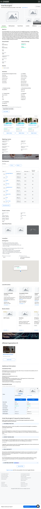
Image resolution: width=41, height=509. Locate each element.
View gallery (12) (37, 22)
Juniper (7, 190)
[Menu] (1, 1)
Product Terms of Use (24, 483)
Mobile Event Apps (23, 476)
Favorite (38, 6)
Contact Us (3, 483)
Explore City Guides (4, 477)
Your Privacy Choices (4, 486)
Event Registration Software (25, 475)
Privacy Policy (23, 482)
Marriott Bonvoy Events (8, 354)
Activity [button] (20, 325)
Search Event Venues (4, 475)
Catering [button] (35, 325)
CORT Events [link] (6, 318)
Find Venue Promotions (4, 476)
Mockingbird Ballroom (9, 173)
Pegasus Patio (8, 194)
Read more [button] (5, 300)
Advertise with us (23, 486)
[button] (12, 16)
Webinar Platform (23, 480)
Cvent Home (3, 482)
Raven (7, 197)
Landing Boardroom (9, 187)
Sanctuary (7, 183)
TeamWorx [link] (21, 318)
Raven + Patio (8, 201)
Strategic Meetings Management (26, 477)
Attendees (4, 163)
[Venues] (39, 1)
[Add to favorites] (37, 388)
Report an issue (10, 470)
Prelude (7, 180)
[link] (9, 313)
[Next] (40, 26)
